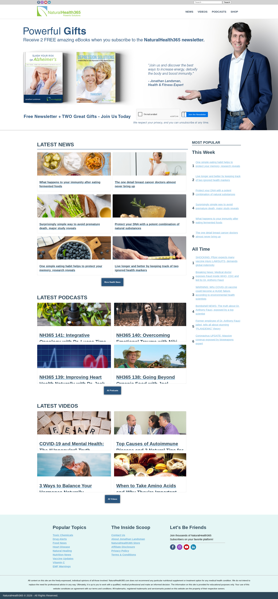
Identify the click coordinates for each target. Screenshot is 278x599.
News (189, 11)
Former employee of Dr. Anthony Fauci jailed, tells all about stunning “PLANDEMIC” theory (218, 324)
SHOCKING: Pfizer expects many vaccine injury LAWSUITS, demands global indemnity (216, 261)
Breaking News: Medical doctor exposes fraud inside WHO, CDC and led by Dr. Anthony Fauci (217, 276)
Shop (234, 11)
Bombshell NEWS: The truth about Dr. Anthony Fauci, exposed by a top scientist (217, 309)
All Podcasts (112, 390)
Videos (202, 11)
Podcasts (219, 11)
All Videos (112, 499)
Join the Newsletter (197, 114)
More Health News (112, 282)
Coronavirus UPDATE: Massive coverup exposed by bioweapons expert (215, 339)
